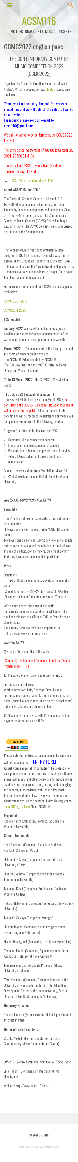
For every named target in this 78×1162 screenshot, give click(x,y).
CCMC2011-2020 (15, 310)
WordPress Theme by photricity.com (39, 1147)
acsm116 (39, 20)
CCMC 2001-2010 (15, 301)
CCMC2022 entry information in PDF (30, 180)
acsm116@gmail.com (17, 806)
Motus (51, 89)
